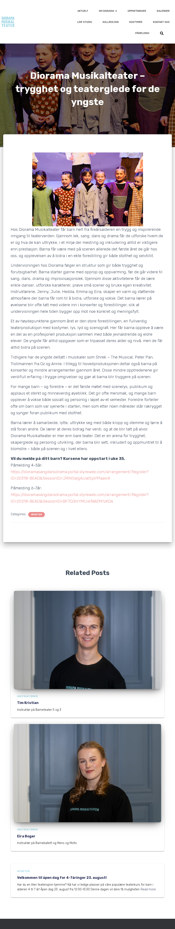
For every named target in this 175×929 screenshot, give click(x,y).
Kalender (163, 10)
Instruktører (27, 696)
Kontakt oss (161, 21)
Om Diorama (107, 10)
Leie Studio (84, 21)
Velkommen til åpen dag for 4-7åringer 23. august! (62, 878)
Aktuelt (82, 10)
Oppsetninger (137, 10)
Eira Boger (26, 836)
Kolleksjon (111, 21)
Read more (148, 889)
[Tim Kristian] (87, 640)
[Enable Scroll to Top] (166, 920)
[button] (116, 10)
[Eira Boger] (87, 773)
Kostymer (135, 21)
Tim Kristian (28, 703)
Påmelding (142, 33)
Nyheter (36, 514)
